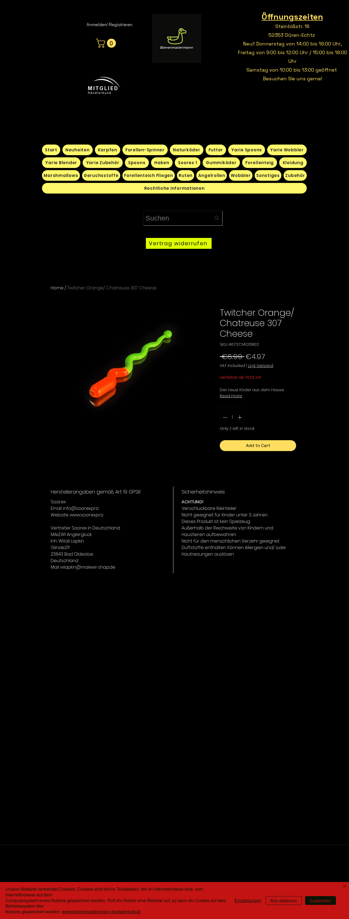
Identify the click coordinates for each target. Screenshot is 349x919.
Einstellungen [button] (247, 900)
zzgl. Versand (260, 365)
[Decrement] (224, 417)
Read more (231, 396)
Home (57, 288)
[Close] (344, 886)
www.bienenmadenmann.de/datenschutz (101, 911)
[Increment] (240, 417)
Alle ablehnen (283, 900)
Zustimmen (320, 900)
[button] (107, 43)
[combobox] (182, 218)
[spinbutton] (232, 417)
